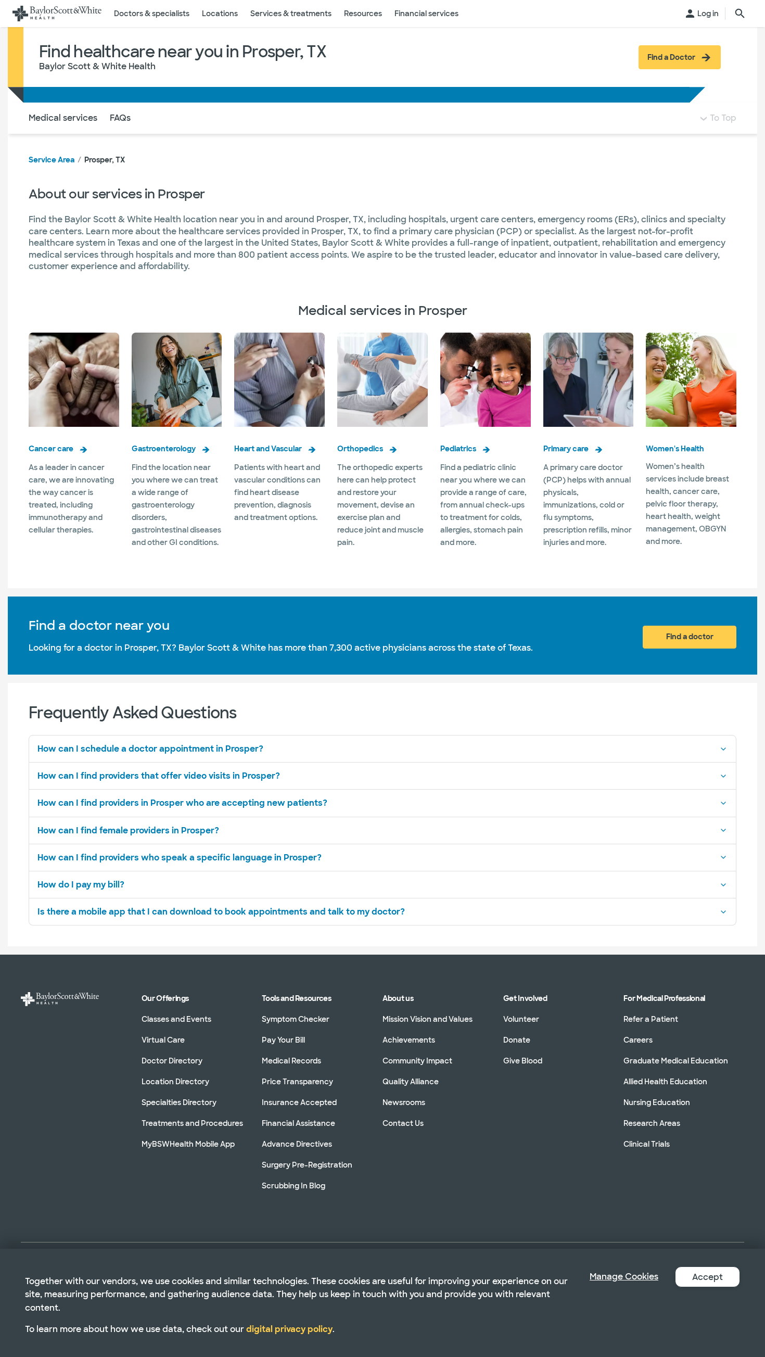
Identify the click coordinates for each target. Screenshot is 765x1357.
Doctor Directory (172, 1061)
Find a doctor (689, 636)
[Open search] (740, 13)
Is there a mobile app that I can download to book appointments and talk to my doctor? (221, 912)
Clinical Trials (646, 1144)
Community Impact (417, 1061)
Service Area (51, 159)
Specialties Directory (179, 1102)
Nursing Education (656, 1102)
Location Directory (175, 1081)
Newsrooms (403, 1102)
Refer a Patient (650, 1019)
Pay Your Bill (283, 1040)
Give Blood (522, 1061)
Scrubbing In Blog (293, 1185)
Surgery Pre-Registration (307, 1165)
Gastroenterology (164, 448)
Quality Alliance (410, 1081)
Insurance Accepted (299, 1102)
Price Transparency (297, 1081)
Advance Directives (297, 1144)
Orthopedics (360, 448)
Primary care (566, 448)
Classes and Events (176, 1019)
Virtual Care (163, 1040)
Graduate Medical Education (675, 1061)
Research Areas (651, 1123)
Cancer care (51, 448)
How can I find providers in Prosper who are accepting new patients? (182, 803)
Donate (516, 1040)
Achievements (408, 1040)
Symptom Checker (295, 1019)
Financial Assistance (298, 1123)
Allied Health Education (665, 1081)
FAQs (120, 117)
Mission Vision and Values (427, 1019)
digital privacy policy (289, 1329)
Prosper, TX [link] (104, 159)
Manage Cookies (624, 1276)
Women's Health (675, 448)
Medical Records (291, 1061)
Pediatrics (458, 448)
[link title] (56, 13)
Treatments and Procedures (192, 1123)
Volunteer (521, 1019)
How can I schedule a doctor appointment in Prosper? (150, 749)
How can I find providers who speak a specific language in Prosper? (179, 858)
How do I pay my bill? (80, 885)
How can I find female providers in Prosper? (128, 830)
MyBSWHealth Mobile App (188, 1144)
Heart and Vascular (268, 448)
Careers (638, 1040)
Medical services (63, 117)
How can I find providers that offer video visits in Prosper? (158, 776)
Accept (707, 1277)
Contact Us (403, 1123)
